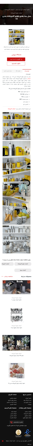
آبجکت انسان (13, 413)
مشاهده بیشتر (8, 276)
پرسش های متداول (12, 400)
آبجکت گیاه (13, 411)
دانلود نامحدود (16, 64)
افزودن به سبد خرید (15, 59)
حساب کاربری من (27, 402)
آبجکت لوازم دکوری (27, 417)
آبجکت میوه (23, 270)
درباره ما (29, 404)
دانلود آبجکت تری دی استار (23, 10)
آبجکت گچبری (13, 404)
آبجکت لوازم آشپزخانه (16, 13)
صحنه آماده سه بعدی (11, 402)
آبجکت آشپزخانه (9, 10)
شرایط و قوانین (13, 398)
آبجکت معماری (28, 415)
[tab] (26, 71)
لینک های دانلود (8, 71)
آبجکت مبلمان (28, 411)
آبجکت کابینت (13, 417)
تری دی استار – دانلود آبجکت (15, 441)
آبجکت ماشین (13, 415)
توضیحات (27, 71)
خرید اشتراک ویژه (27, 400)
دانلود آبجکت (28, 398)
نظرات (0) (18, 71)
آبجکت (28, 78)
